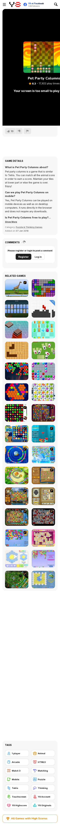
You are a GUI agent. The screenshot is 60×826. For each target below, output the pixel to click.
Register (23, 256)
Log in (38, 256)
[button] (11, 222)
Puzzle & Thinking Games (29, 227)
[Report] (27, 131)
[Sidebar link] (4, 4)
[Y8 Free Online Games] (14, 4)
